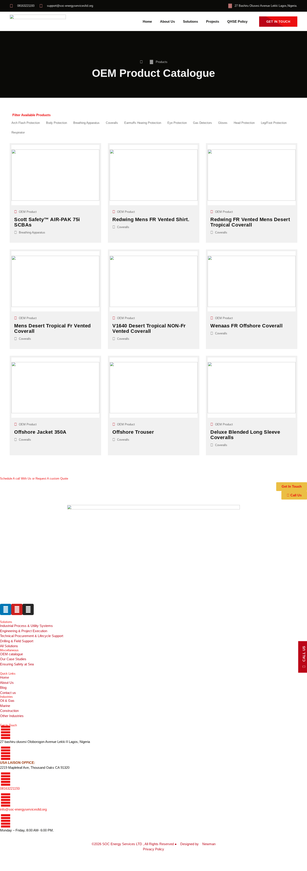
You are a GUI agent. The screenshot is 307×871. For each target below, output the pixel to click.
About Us (167, 21)
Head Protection (244, 122)
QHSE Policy (237, 21)
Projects (212, 21)
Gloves (222, 122)
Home (147, 21)
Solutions (190, 21)
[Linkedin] (5, 609)
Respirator (18, 132)
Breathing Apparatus (86, 122)
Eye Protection (177, 122)
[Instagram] (28, 609)
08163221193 (10, 788)
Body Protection (56, 122)
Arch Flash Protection (25, 122)
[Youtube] (16, 609)
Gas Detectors (202, 122)
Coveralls (112, 122)
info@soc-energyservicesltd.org (23, 809)
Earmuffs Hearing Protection (142, 122)
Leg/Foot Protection (274, 122)
